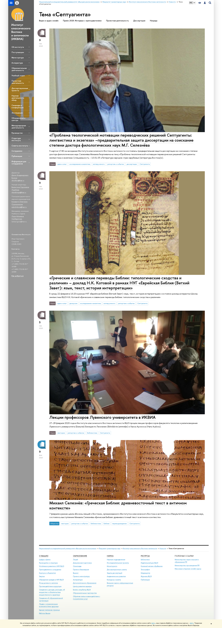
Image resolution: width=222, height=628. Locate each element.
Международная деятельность (19, 126)
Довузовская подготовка (82, 563)
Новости (163, 548)
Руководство (17, 133)
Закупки (42, 576)
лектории (61, 433)
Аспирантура (17, 63)
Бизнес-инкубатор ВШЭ (82, 590)
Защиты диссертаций (114, 573)
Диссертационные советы (117, 569)
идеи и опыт (62, 164)
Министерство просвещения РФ (187, 565)
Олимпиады (77, 566)
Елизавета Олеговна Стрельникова (19, 203)
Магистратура (18, 57)
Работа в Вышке (44, 613)
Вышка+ (76, 573)
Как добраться (18, 276)
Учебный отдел (18, 75)
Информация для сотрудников (19, 162)
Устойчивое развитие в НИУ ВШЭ (51, 566)
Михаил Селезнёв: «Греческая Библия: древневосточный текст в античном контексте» (118, 505)
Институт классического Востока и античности (140, 548)
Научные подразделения (116, 559)
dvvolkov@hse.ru (18, 180)
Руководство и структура (48, 563)
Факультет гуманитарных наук (109, 548)
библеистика (92, 433)
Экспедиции (17, 113)
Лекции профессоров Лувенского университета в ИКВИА (102, 417)
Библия (106, 523)
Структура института (16, 139)
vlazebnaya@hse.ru (19, 192)
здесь (153, 623)
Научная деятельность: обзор (18, 97)
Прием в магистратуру (81, 576)
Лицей (75, 559)
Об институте (18, 47)
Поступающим (18, 52)
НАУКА (110, 556)
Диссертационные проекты (20, 89)
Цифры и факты (44, 559)
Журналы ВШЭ (146, 576)
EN (194, 3)
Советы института (20, 145)
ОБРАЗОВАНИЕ (80, 556)
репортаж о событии (115, 164)
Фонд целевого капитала (48, 583)
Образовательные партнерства (85, 593)
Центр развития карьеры (82, 586)
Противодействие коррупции (50, 586)
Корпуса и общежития (47, 573)
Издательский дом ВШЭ (149, 563)
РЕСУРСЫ (145, 556)
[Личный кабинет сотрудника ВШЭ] (205, 3)
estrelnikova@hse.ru (19, 207)
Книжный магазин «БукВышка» (152, 566)
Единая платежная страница (49, 610)
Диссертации (139, 20)
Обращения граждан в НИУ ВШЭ (51, 580)
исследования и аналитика (80, 164)
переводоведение (119, 523)
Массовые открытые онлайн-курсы (188, 569)
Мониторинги (112, 566)
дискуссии (73, 303)
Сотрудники (17, 151)
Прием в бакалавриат (81, 569)
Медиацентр (145, 573)
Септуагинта (145, 164)
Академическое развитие (116, 576)
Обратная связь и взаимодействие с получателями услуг (86, 597)
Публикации (17, 156)
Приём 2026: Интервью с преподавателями (82, 20)
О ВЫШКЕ (43, 556)
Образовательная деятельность (19, 69)
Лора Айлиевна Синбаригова (18, 217)
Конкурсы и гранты (114, 580)
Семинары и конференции (18, 106)
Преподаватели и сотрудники (50, 569)
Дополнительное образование (84, 583)
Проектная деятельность (18, 82)
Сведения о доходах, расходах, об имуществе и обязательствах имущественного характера (52, 592)
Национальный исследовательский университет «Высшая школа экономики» (67, 548)
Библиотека (145, 559)
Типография (145, 569)
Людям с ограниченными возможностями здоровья (48, 605)
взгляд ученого (99, 164)
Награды (153, 20)
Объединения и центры (18, 119)
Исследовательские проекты (118, 563)
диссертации (132, 164)
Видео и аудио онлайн (48, 20)
